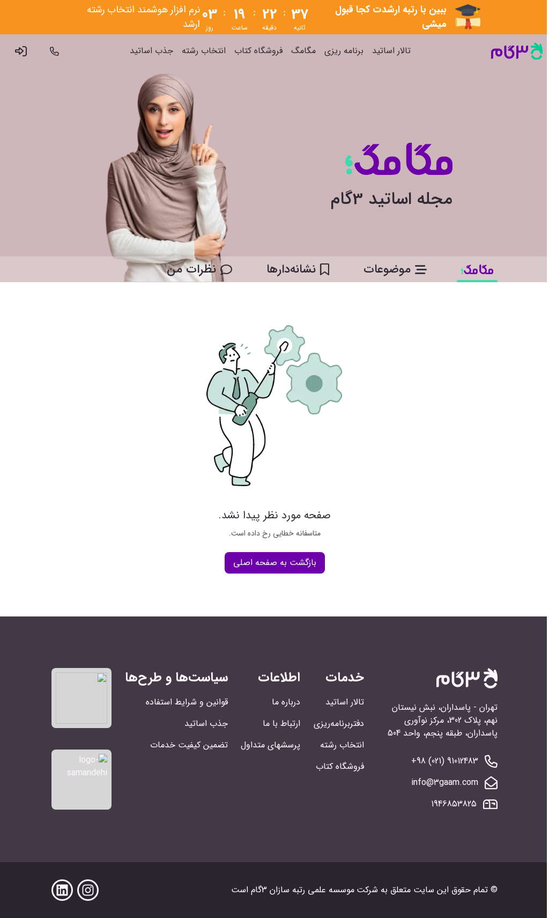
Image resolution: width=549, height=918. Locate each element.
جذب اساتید (151, 51)
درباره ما (286, 702)
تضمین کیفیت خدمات (189, 745)
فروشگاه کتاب (258, 51)
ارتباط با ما (281, 723)
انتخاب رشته (204, 51)
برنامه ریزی (343, 51)
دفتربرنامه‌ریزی (339, 723)
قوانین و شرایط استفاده (187, 702)
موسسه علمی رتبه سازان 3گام (302, 890)
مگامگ (303, 51)
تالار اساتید (391, 51)
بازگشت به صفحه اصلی (274, 562)
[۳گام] (517, 51)
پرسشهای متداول (270, 745)
